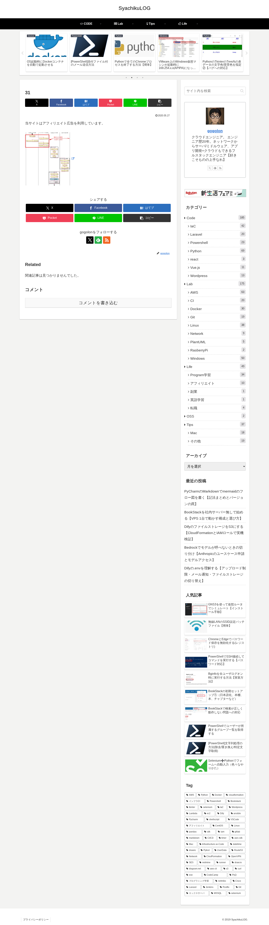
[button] (159, 103)
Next (247, 53)
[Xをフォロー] (90, 240)
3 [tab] (137, 77)
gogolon (215, 131)
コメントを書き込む (98, 302)
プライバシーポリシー (36, 919)
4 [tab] (143, 77)
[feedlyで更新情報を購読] (98, 240)
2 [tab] (132, 77)
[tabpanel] (47, 52)
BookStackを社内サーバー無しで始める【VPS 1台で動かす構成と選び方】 (213, 515)
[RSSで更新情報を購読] (106, 240)
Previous (22, 53)
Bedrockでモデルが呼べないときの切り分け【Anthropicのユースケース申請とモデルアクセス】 (214, 554)
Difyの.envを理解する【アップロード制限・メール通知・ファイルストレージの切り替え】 (215, 574)
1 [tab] (126, 77)
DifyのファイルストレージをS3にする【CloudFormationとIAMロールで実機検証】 (214, 533)
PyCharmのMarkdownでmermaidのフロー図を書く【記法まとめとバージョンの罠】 (213, 497)
